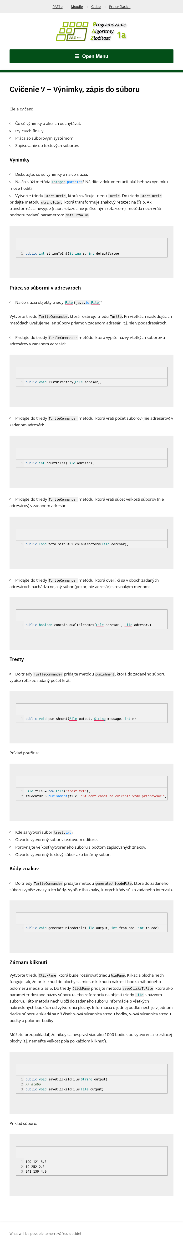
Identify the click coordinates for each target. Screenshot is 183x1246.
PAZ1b (58, 6)
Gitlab (96, 6)
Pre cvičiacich (120, 6)
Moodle (77, 6)
